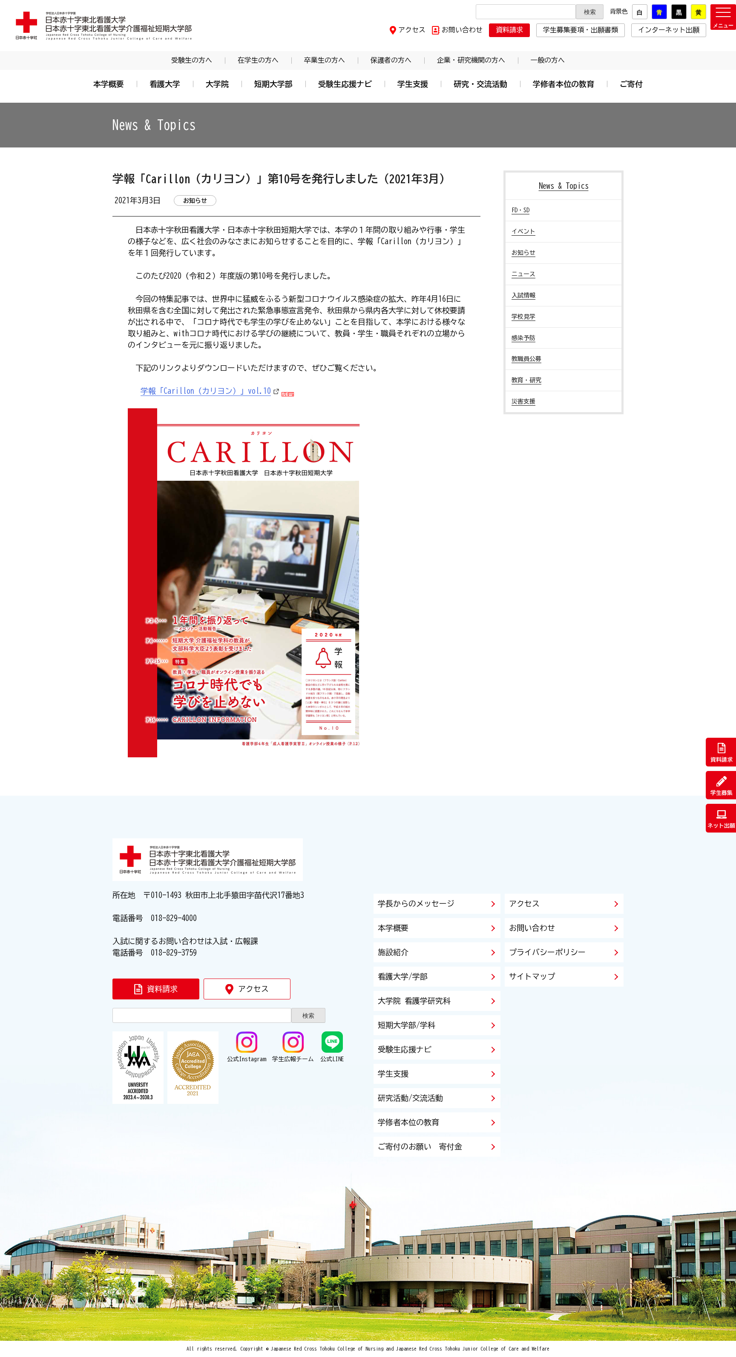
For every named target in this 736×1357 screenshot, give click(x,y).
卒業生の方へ (324, 60)
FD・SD (520, 210)
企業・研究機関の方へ (471, 60)
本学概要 (108, 84)
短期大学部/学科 (406, 1025)
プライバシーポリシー (547, 952)
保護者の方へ (391, 60)
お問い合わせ (462, 29)
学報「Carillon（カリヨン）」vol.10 (206, 391)
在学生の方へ (258, 60)
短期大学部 (273, 84)
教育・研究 (526, 380)
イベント (523, 231)
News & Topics (564, 186)
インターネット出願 (668, 29)
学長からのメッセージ (416, 903)
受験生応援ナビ (345, 84)
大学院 (217, 84)
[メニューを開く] (723, 17)
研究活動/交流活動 (410, 1098)
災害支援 (523, 401)
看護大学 (165, 84)
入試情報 (523, 295)
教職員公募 (526, 359)
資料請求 (509, 29)
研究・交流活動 (480, 84)
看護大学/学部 (403, 976)
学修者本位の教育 (563, 84)
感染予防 (523, 338)
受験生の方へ (191, 60)
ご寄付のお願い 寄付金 (420, 1146)
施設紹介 (393, 952)
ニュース (523, 274)
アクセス (412, 29)
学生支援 (412, 84)
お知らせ (523, 253)
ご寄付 (631, 84)
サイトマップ (532, 976)
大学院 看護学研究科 (414, 1001)
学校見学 (523, 317)
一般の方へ (548, 60)
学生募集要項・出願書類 (580, 29)
